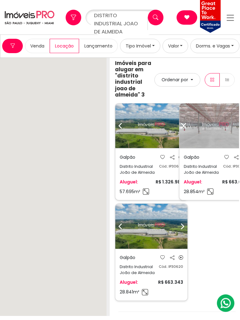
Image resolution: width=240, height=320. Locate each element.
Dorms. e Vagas (213, 46)
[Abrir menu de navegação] (230, 18)
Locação (64, 46)
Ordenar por (175, 80)
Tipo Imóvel (138, 46)
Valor (173, 46)
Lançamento (98, 46)
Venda (37, 46)
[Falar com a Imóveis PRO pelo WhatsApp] (226, 303)
